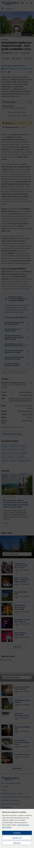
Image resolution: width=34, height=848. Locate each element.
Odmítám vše (17, 838)
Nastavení (17, 843)
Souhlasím (17, 833)
